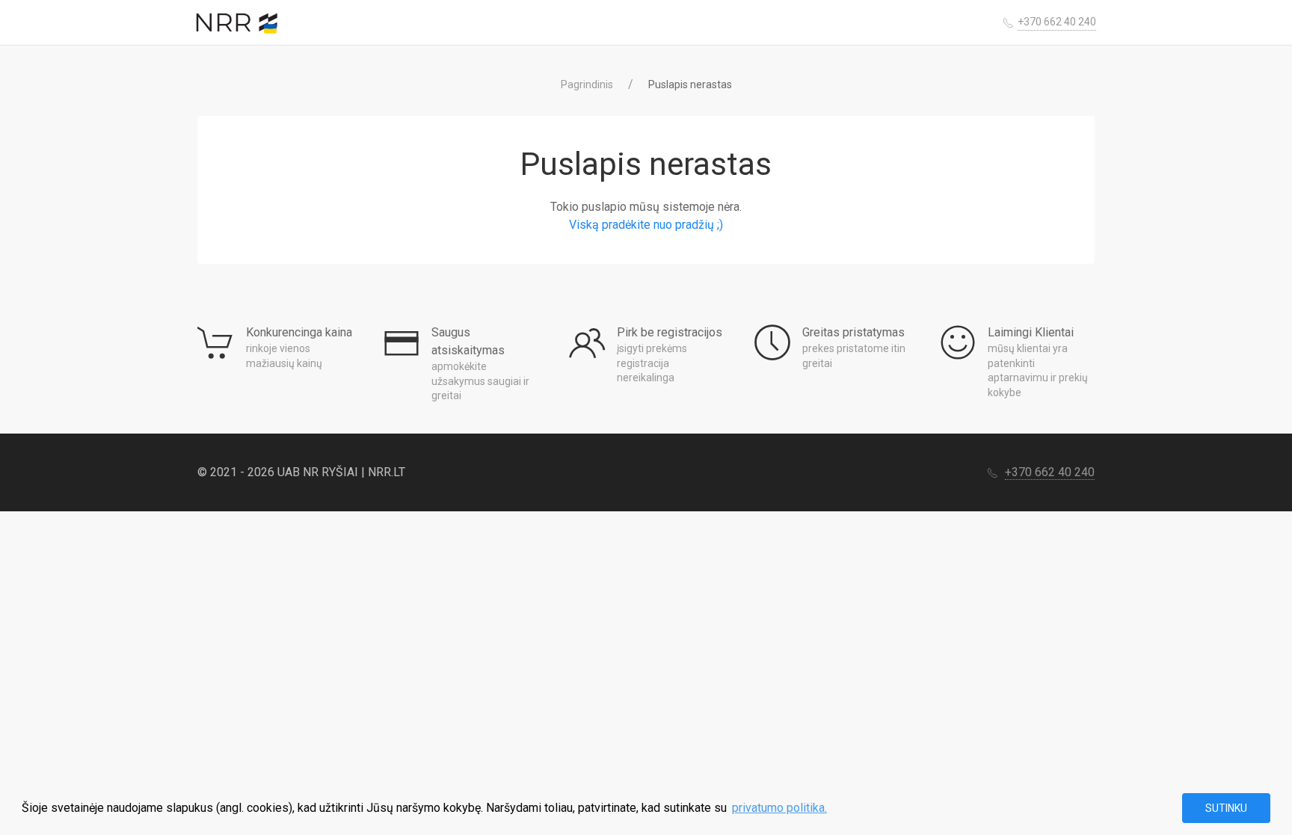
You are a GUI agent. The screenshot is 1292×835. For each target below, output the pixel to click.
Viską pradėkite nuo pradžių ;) (646, 225)
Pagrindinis (587, 84)
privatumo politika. (779, 808)
